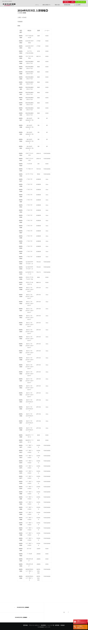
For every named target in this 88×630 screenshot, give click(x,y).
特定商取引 (43, 625)
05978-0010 (21, 83)
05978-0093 (21, 560)
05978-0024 (21, 165)
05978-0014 (21, 104)
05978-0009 (21, 78)
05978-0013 (21, 99)
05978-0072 (21, 451)
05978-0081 (21, 498)
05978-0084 (21, 513)
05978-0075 (21, 467)
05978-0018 (21, 126)
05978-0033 (21, 211)
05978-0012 (21, 93)
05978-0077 (21, 477)
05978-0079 (21, 488)
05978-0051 (21, 310)
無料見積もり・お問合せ (69, 2)
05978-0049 (21, 296)
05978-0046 (21, 278)
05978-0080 (21, 493)
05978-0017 (21, 119)
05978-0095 (21, 570)
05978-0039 (21, 242)
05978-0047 (21, 283)
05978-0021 (21, 147)
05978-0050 (21, 303)
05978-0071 (21, 446)
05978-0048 (21, 289)
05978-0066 (21, 415)
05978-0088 (21, 534)
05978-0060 (21, 373)
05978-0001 (21, 37)
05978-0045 (21, 273)
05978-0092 (21, 555)
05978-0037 (21, 232)
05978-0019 (21, 133)
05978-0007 (21, 68)
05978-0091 (21, 550)
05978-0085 (21, 519)
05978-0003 (21, 47)
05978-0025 (21, 170)
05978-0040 (21, 247)
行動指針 (62, 625)
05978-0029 (21, 190)
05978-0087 (21, 529)
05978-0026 (21, 175)
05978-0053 (21, 324)
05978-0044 (21, 268)
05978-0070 (21, 441)
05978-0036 (21, 227)
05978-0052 (21, 317)
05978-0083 (21, 508)
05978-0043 (21, 263)
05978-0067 (21, 422)
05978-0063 (21, 394)
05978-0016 (21, 114)
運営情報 (25, 625)
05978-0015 (21, 109)
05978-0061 (21, 380)
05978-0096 (21, 577)
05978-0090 (21, 544)
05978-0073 (21, 457)
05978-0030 (21, 196)
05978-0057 (21, 352)
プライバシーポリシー (34, 625)
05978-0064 (21, 401)
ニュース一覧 (50, 625)
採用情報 (57, 625)
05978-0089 (21, 539)
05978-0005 (21, 57)
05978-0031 (21, 201)
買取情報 (24, 12)
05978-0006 (21, 62)
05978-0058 (21, 359)
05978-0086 (21, 524)
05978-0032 (21, 206)
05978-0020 (21, 140)
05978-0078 (21, 482)
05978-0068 (21, 429)
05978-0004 (21, 52)
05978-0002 (21, 42)
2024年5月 (20, 12)
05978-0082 (21, 503)
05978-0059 (21, 366)
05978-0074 (21, 462)
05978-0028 (21, 185)
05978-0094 (21, 565)
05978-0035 (21, 221)
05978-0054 (21, 331)
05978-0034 (21, 216)
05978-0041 (21, 252)
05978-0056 (21, 345)
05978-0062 (21, 387)
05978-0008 (21, 73)
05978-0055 (21, 338)
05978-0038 (21, 237)
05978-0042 (21, 258)
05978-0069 (21, 436)
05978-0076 (21, 472)
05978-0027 (21, 180)
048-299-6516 (81, 2)
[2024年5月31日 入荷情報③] (64, 612)
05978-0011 (21, 88)
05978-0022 (21, 154)
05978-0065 (21, 408)
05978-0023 (21, 159)
